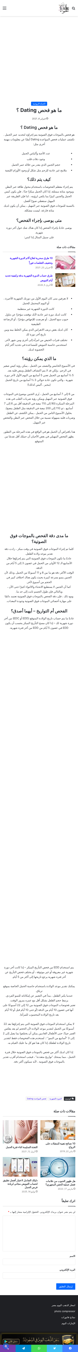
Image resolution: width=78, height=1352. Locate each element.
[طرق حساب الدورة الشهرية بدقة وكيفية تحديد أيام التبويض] (65, 280)
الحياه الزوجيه (39, 103)
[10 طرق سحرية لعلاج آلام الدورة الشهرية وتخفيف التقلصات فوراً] (65, 262)
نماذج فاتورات (68, 1317)
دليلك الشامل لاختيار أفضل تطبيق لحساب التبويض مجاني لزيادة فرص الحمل (20, 1184)
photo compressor (64, 1311)
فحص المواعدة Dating (36, 1098)
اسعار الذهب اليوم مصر (63, 1305)
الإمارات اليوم (68, 1323)
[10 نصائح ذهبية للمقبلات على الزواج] (57, 1130)
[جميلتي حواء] (63, 8)
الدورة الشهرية (56, 1098)
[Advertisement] (39, 59)
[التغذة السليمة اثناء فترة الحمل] (20, 1131)
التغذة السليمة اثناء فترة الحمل (22, 1147)
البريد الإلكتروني (67, 1269)
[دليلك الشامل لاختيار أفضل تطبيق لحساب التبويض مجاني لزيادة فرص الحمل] (20, 1167)
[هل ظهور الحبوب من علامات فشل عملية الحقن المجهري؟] (57, 1167)
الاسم (72, 1255)
